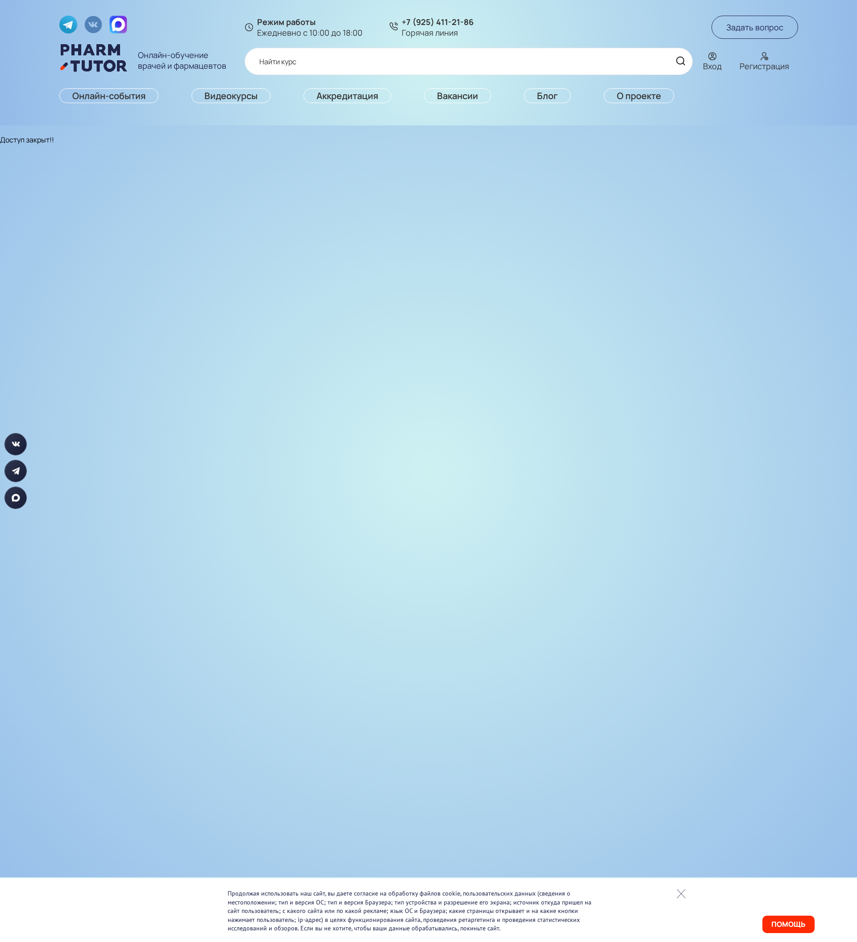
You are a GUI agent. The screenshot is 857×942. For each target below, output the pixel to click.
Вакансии (457, 96)
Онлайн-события (109, 96)
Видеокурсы (231, 96)
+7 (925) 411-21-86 (438, 22)
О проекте (639, 96)
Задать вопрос (754, 27)
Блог (547, 96)
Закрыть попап (681, 893)
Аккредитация (347, 96)
